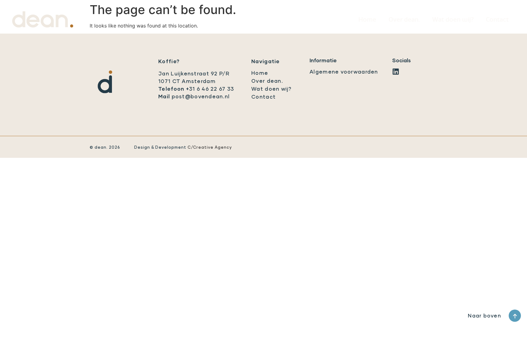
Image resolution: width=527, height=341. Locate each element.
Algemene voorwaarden (344, 72)
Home (367, 20)
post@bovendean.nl (201, 97)
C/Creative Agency (210, 148)
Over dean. (404, 20)
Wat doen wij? (453, 20)
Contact (497, 20)
